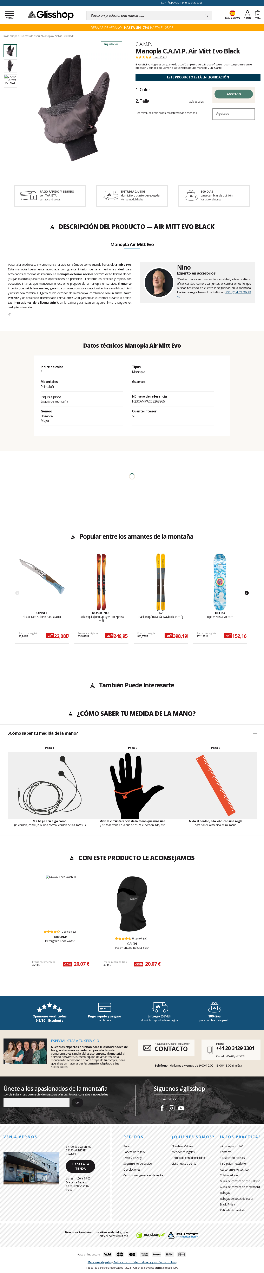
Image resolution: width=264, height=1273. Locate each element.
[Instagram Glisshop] (171, 1109)
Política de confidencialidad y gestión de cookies (145, 1262)
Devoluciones (131, 1169)
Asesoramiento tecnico (234, 1169)
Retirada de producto (233, 1210)
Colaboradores (229, 1175)
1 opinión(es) (160, 57)
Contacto (225, 1152)
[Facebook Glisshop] (162, 1109)
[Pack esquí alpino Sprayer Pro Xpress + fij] (101, 582)
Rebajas (225, 1193)
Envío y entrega (133, 1158)
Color (143, 89)
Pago (126, 1146)
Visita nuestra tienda (184, 1163)
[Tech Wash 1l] (61, 900)
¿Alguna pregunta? (231, 1146)
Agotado (234, 94)
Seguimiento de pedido (137, 1163)
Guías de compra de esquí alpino (240, 1181)
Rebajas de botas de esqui (236, 1199)
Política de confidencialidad (188, 1158)
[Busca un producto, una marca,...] (206, 15)
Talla (142, 100)
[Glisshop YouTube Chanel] (181, 1109)
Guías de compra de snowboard (240, 1187)
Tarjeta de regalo (134, 1152)
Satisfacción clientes (232, 1158)
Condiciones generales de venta (143, 1175)
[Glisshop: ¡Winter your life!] (50, 14)
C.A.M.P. (144, 44)
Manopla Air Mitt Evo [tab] (132, 244)
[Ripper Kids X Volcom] (220, 582)
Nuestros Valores (182, 1146)
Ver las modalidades (132, 199)
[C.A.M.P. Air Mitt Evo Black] (73, 108)
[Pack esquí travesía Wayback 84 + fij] (160, 582)
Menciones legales (183, 1152)
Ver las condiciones (50, 199)
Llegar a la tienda (80, 1166)
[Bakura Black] (132, 904)
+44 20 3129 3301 (235, 1048)
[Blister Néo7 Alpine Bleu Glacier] (42, 582)
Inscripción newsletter (233, 1163)
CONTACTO (171, 1048)
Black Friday (227, 1204)
